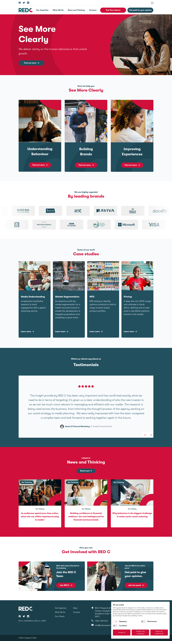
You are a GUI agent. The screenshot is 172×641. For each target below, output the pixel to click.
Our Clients (59, 616)
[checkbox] (115, 621)
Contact (92, 10)
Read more (85, 471)
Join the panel (66, 585)
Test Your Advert (113, 10)
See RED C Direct (135, 584)
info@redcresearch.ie (104, 625)
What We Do (58, 10)
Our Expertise (42, 10)
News (75, 608)
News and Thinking (76, 10)
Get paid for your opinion (140, 10)
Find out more (30, 63)
